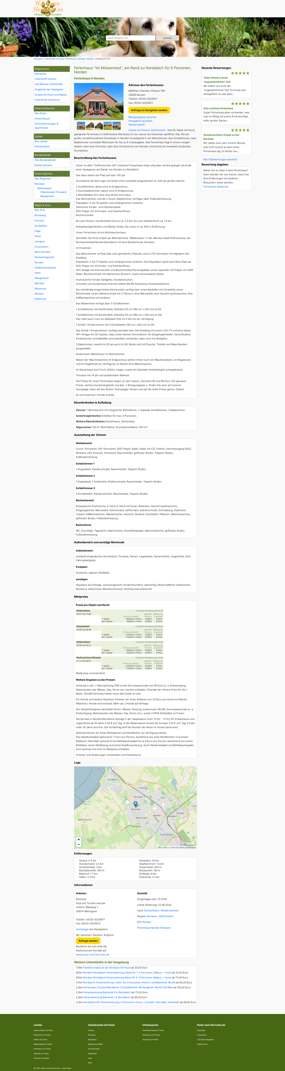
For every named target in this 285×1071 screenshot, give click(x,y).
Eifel (90, 1063)
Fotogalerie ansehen (140, 120)
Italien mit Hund (40, 1039)
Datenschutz (202, 1044)
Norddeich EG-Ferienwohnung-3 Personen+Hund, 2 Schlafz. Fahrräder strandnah (131, 1002)
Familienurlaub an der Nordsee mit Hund (107, 967)
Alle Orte (40, 210)
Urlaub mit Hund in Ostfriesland (146, 130)
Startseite (40, 73)
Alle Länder (41, 141)
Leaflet (164, 847)
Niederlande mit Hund (43, 1044)
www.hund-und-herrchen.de (92, 954)
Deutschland (42, 146)
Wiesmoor (41, 288)
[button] (135, 804)
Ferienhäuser (42, 118)
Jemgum (40, 241)
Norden (39, 262)
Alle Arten (40, 113)
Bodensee (92, 1039)
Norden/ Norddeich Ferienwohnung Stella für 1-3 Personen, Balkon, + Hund (127, 972)
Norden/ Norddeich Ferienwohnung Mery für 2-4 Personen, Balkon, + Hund (127, 977)
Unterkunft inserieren (47, 99)
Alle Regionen (43, 178)
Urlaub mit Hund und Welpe (51, 94)
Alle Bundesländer (45, 159)
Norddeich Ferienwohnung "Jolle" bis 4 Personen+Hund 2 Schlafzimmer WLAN (129, 982)
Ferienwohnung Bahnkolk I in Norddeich (107, 997)
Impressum (201, 1035)
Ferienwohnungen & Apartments (46, 125)
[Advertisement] (226, 242)
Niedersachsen (43, 165)
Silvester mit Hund (150, 1039)
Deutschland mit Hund (43, 1030)
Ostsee (91, 1030)
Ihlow (38, 236)
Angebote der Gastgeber (49, 89)
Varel (38, 272)
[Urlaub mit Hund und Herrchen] (47, 15)
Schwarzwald (94, 1049)
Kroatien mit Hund (41, 1058)
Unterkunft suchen (45, 78)
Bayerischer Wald (95, 1044)
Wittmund (40, 299)
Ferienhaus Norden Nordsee (153, 927)
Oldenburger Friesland (53, 192)
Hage (38, 230)
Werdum (39, 283)
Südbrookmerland (45, 267)
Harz (90, 1058)
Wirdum (39, 293)
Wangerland (47, 196)
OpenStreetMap (178, 847)
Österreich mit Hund (42, 1035)
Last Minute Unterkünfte (49, 84)
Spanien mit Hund (41, 1053)
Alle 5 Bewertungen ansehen (220, 159)
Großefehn (41, 225)
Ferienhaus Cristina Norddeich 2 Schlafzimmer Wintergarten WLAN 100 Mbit (128, 987)
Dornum (39, 220)
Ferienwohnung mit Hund (153, 1030)
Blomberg (40, 215)
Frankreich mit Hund (42, 1049)
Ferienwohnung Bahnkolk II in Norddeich (107, 992)
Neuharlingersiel (44, 257)
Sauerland (92, 1053)
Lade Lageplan (135, 808)
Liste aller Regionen (205, 1039)
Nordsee (40, 183)
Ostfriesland (44, 188)
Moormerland (42, 251)
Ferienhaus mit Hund (151, 1035)
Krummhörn (41, 246)
